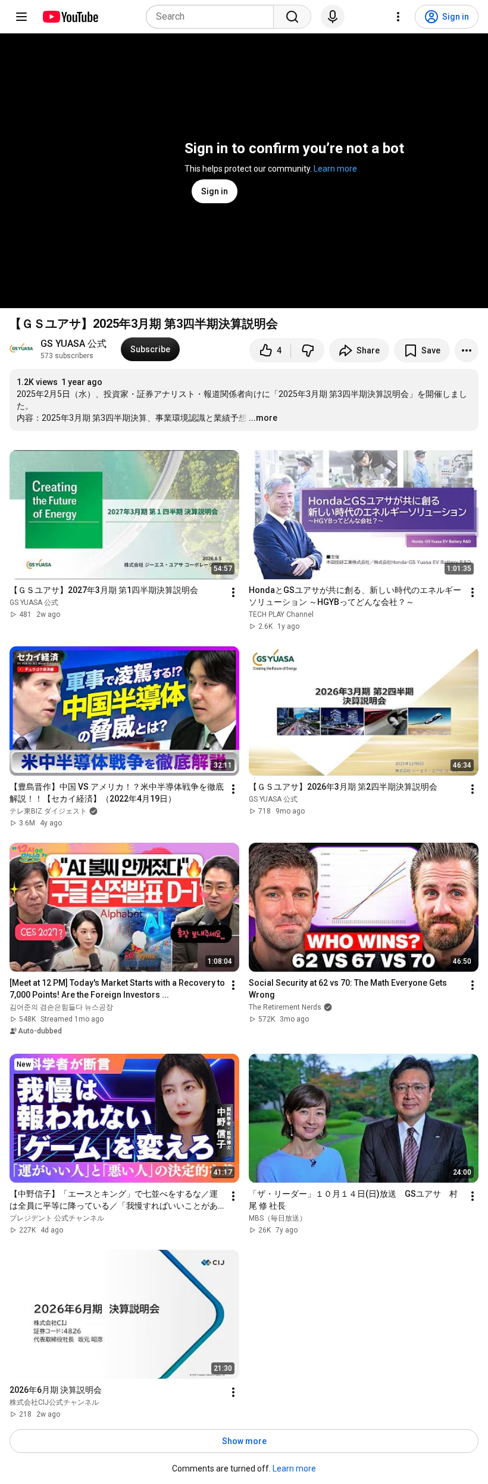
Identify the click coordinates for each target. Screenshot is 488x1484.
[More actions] (466, 350)
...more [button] (263, 418)
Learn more (335, 168)
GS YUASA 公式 (73, 343)
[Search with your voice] (333, 17)
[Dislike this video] (307, 350)
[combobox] (213, 17)
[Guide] (21, 17)
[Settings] (398, 17)
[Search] (292, 17)
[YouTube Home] (70, 16)
